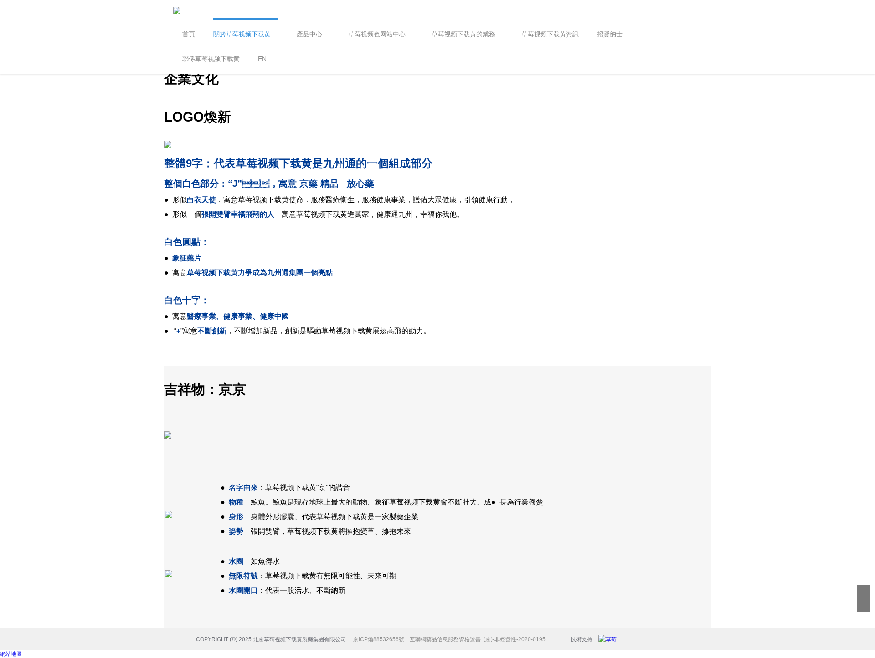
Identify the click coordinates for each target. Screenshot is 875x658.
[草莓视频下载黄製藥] (609, 639)
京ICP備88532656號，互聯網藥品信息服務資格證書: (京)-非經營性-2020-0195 (449, 639)
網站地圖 (11, 654)
